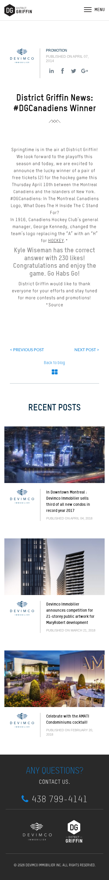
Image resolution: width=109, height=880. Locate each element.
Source (56, 305)
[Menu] (88, 9)
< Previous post (27, 349)
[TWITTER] (73, 70)
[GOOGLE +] (84, 70)
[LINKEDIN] (51, 70)
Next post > (86, 349)
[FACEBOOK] (62, 70)
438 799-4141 (60, 799)
